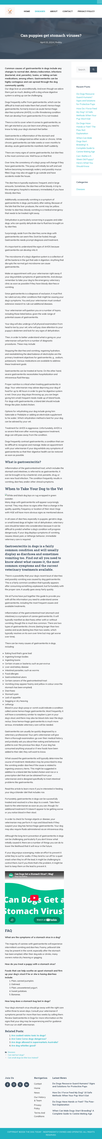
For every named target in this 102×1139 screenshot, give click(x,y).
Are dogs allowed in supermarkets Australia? (34, 1042)
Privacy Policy (86, 11)
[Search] (93, 70)
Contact (68, 11)
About (54, 11)
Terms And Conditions (39, 1114)
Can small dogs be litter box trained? (23, 1057)
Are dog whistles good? (23, 1045)
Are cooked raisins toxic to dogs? (28, 1035)
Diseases (40, 11)
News (37, 1092)
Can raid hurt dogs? (16, 1055)
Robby (58, 42)
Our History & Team (40, 1099)
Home (27, 11)
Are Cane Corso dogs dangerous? (29, 1038)
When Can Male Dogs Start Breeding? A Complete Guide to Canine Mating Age (85, 145)
